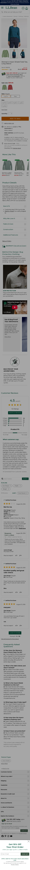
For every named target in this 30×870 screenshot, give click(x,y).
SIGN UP (25, 854)
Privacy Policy (15, 864)
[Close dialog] (28, 841)
